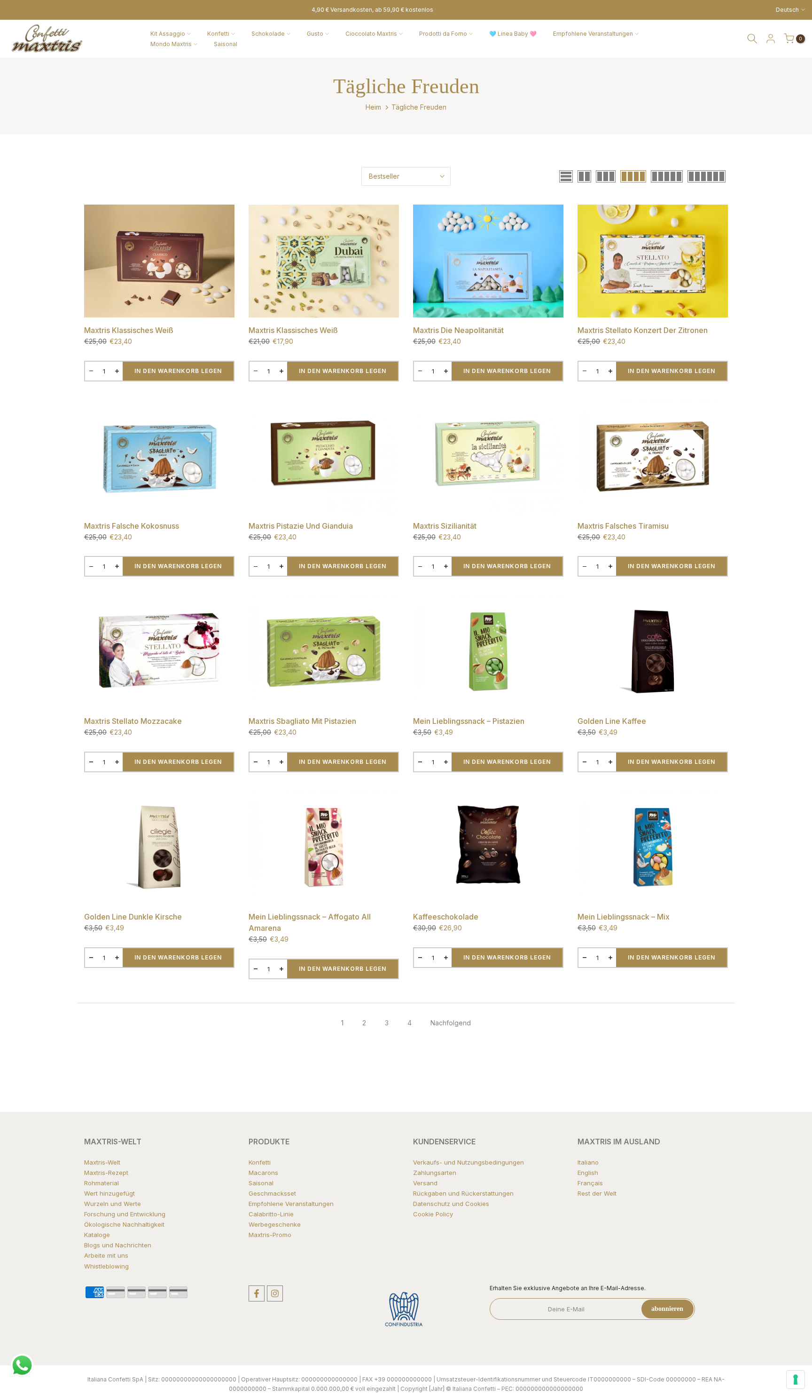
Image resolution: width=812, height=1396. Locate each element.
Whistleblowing (106, 1266)
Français (590, 1183)
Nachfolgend (450, 1023)
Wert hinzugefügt (109, 1193)
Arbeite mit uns (106, 1255)
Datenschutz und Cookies (451, 1203)
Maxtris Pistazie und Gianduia (301, 526)
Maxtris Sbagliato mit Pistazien (302, 721)
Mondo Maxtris (171, 44)
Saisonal (225, 44)
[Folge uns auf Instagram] (275, 1293)
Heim (373, 107)
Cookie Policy (433, 1214)
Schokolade (268, 33)
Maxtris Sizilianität (444, 526)
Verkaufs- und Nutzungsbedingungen (468, 1162)
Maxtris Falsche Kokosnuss (131, 526)
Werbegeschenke (275, 1224)
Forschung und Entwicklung (124, 1214)
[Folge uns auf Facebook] (257, 1293)
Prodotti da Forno (443, 33)
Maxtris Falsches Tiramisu (623, 526)
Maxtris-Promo (270, 1234)
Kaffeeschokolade (445, 916)
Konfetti (218, 33)
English (588, 1172)
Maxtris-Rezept (106, 1172)
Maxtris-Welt (102, 1162)
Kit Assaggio (167, 33)
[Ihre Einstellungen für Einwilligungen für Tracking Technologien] (795, 1379)
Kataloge (97, 1234)
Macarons (263, 1172)
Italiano (588, 1162)
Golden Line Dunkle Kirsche (133, 916)
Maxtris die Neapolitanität (458, 330)
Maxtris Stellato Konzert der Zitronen (643, 330)
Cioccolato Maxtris (371, 33)
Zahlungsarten (434, 1172)
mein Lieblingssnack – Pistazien (468, 721)
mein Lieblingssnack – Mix (624, 916)
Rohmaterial (101, 1183)
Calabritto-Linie (271, 1214)
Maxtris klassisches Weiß (128, 330)
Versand (425, 1183)
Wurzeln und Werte (112, 1203)
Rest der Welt (597, 1193)
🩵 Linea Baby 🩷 (513, 33)
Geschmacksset (272, 1193)
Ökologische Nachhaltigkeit (124, 1224)
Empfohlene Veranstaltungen (593, 33)
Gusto (315, 33)
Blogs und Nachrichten (117, 1245)
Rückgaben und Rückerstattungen (463, 1193)
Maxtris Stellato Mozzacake (133, 721)
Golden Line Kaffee (612, 721)
